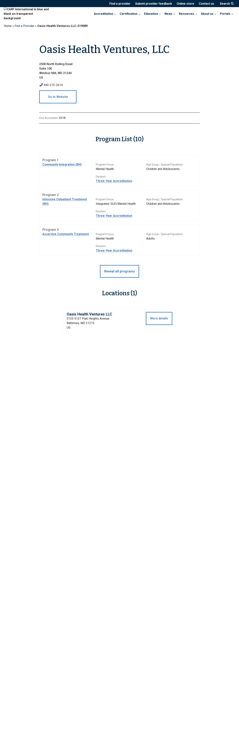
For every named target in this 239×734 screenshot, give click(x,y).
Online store (185, 3)
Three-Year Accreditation (114, 181)
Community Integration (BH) (62, 164)
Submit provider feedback (153, 3)
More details (159, 318)
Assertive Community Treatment (65, 234)
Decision (101, 176)
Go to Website (58, 97)
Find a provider (120, 3)
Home (8, 26)
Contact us (206, 3)
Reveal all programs (119, 271)
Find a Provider (24, 26)
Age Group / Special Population (164, 164)
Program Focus (105, 164)
